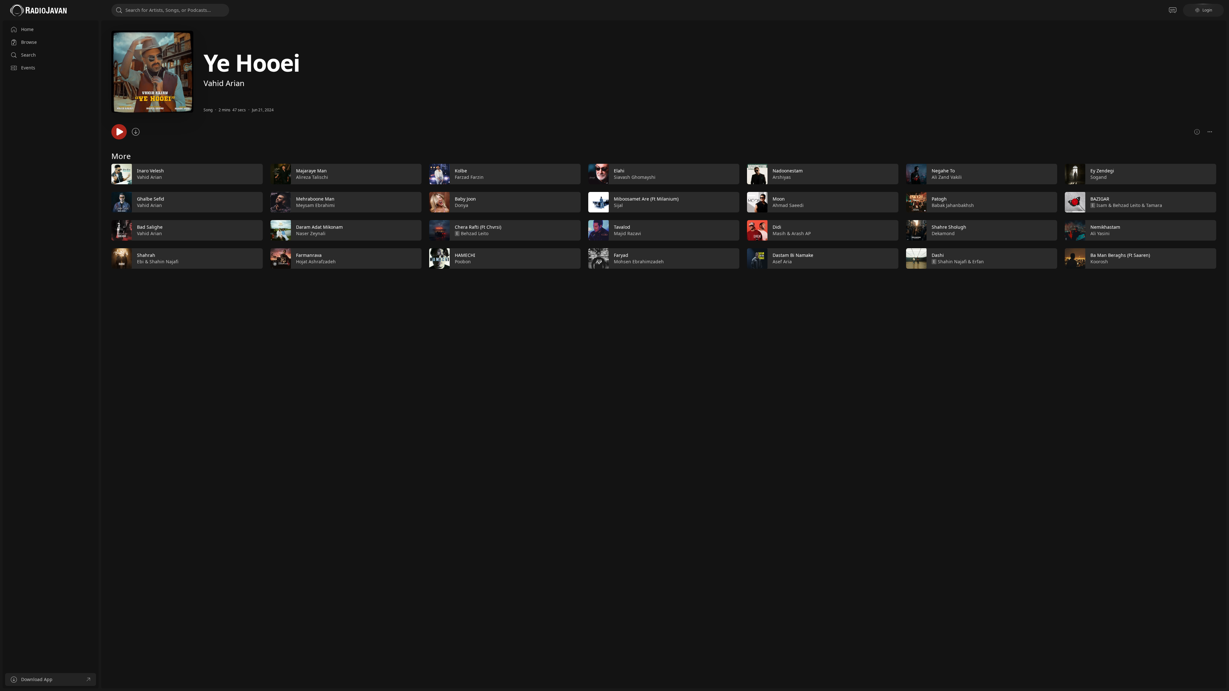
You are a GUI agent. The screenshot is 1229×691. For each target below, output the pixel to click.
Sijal (618, 205)
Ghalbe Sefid (150, 199)
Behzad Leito (474, 233)
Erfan (978, 261)
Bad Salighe (150, 227)
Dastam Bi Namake (793, 255)
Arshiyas (782, 177)
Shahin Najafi (163, 261)
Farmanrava (309, 255)
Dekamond (943, 233)
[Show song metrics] (1197, 131)
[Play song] (119, 131)
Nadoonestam (788, 171)
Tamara (1154, 205)
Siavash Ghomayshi (634, 177)
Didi (777, 227)
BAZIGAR (1099, 199)
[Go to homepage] (38, 10)
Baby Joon (465, 199)
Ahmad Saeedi (788, 205)
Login (1207, 10)
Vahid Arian (224, 83)
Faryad (621, 255)
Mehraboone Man (315, 199)
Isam (1101, 205)
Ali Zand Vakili (947, 177)
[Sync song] (135, 131)
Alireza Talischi (312, 177)
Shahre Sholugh (949, 227)
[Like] (254, 174)
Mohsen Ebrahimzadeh (639, 261)
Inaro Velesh (150, 171)
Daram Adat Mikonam (319, 227)
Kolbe (461, 171)
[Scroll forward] (1221, 215)
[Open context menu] (1209, 131)
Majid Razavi (627, 233)
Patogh (939, 199)
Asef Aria (782, 261)
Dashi (938, 255)
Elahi (619, 171)
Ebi (140, 261)
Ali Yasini (1100, 233)
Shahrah (146, 255)
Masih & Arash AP (792, 233)
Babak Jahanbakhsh (953, 205)
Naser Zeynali (310, 233)
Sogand (1098, 177)
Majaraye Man (311, 171)
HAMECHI (465, 255)
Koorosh (1099, 261)
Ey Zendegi (1102, 171)
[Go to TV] (1173, 10)
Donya (461, 205)
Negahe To (943, 171)
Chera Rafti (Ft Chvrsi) (478, 227)
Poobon (463, 261)
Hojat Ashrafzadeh (316, 261)
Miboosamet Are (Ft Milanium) (646, 199)
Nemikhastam (1105, 227)
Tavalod (622, 227)
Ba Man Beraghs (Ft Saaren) (1120, 255)
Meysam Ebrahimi (315, 205)
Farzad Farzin (469, 177)
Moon (779, 199)
